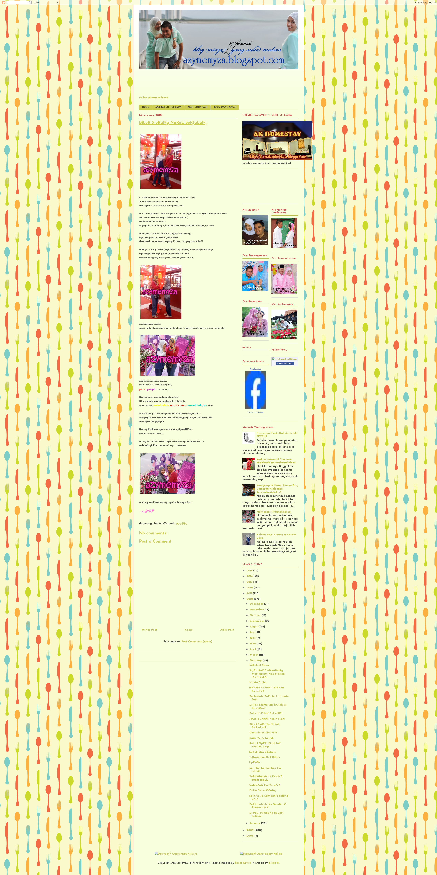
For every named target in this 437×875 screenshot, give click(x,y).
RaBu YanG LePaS (261, 738)
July (253, 632)
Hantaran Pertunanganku (274, 512)
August (255, 626)
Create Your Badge (256, 412)
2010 (250, 599)
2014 (249, 576)
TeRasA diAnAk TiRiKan (264, 757)
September (257, 621)
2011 (249, 593)
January (255, 823)
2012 (250, 587)
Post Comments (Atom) (196, 641)
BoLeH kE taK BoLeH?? (265, 713)
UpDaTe (254, 762)
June (253, 638)
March (254, 655)
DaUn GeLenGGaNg (262, 790)
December (257, 604)
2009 (250, 830)
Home (188, 630)
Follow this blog (284, 363)
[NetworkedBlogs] (284, 359)
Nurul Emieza (255, 369)
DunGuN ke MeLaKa (263, 732)
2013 (249, 582)
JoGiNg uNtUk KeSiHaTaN (267, 719)
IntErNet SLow (259, 665)
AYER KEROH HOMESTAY (168, 107)
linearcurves (243, 863)
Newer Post (149, 630)
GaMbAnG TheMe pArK (264, 785)
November (257, 609)
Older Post (227, 630)
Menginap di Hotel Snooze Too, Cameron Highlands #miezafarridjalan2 (277, 488)
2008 (250, 836)
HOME (145, 107)
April (253, 649)
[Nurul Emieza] (255, 408)
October (256, 615)
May (253, 643)
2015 (249, 570)
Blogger (274, 863)
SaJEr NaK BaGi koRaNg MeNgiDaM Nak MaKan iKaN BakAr (267, 674)
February (256, 660)
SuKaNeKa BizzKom (262, 752)
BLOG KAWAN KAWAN (225, 107)
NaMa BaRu (257, 682)
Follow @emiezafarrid (153, 97)
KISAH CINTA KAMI (197, 107)
